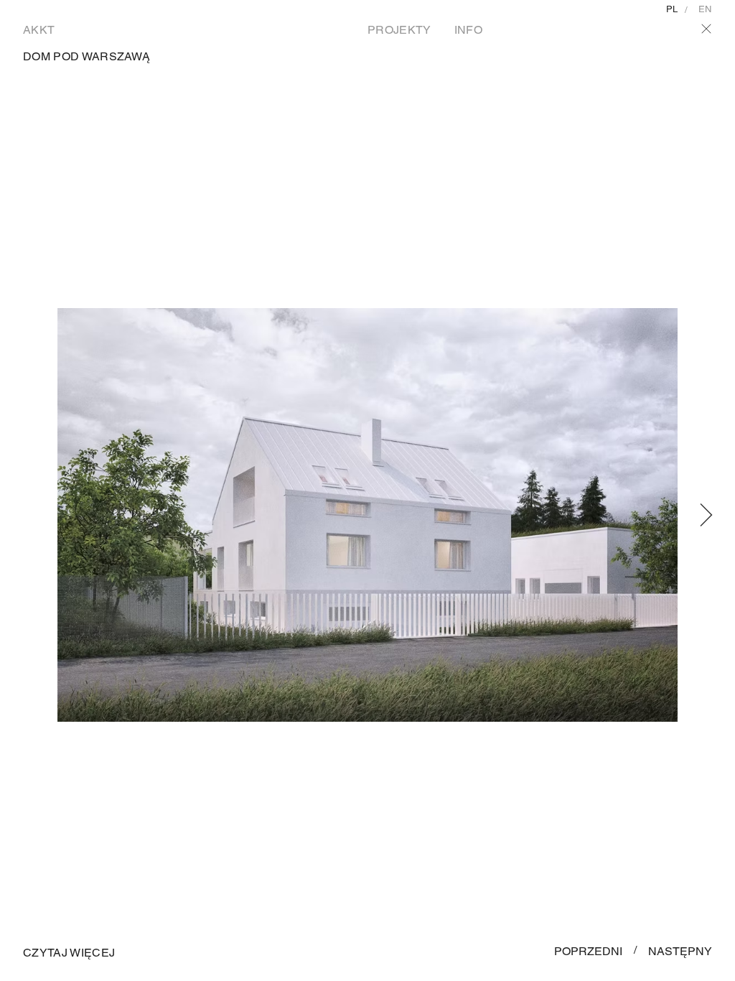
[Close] (706, 28)
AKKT (39, 30)
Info (468, 30)
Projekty (399, 30)
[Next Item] (706, 515)
